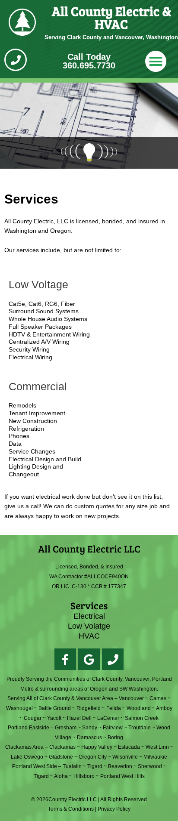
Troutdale (139, 728)
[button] (156, 61)
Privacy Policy (114, 809)
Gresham (65, 728)
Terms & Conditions (71, 809)
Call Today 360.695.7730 (89, 61)
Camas (157, 698)
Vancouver (131, 698)
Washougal (19, 708)
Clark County (54, 698)
